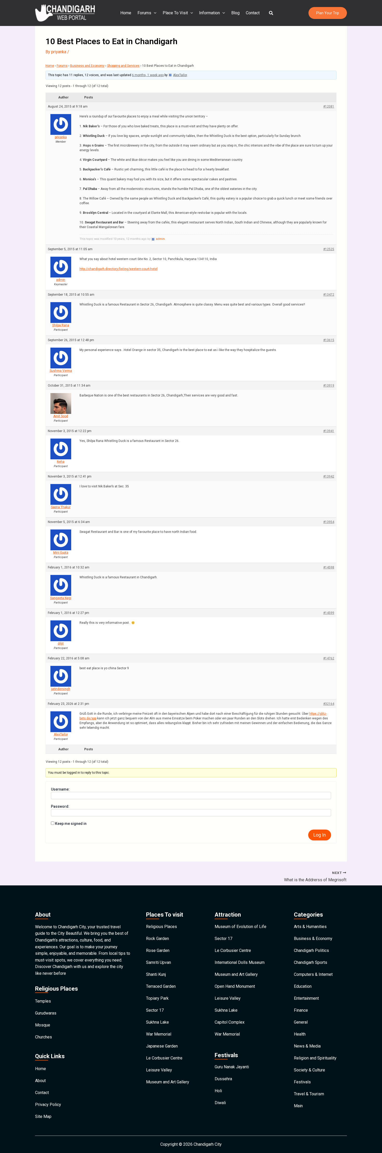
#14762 (328, 658)
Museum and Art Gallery (167, 1081)
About (40, 1080)
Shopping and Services (123, 66)
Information (209, 12)
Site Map (43, 1116)
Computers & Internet (313, 974)
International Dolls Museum (240, 962)
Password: (60, 806)
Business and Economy (87, 66)
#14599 (328, 613)
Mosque (42, 1025)
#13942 (328, 476)
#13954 (328, 522)
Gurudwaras (45, 1013)
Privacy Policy (48, 1104)
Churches (43, 1037)
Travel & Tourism (309, 1093)
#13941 (328, 431)
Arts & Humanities (310, 926)
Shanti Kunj (156, 974)
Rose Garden (157, 950)
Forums (144, 12)
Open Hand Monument (235, 986)
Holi (218, 1090)
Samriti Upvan (158, 962)
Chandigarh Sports (310, 962)
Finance (301, 1010)
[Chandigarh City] (65, 12)
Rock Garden (157, 938)
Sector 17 (155, 1010)
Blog (235, 12)
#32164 (328, 704)
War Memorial (158, 1034)
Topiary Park (157, 998)
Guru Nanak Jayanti (232, 1066)
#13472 (328, 294)
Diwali (220, 1102)
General (301, 1022)
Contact (253, 12)
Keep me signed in (71, 823)
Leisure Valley (159, 1070)
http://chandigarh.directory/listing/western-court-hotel (118, 269)
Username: (60, 789)
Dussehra (223, 1078)
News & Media (307, 1046)
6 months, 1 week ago (148, 75)
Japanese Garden (162, 1046)
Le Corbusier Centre (164, 1058)
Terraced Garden (161, 986)
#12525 (328, 249)
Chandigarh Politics (311, 950)
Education (303, 986)
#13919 (328, 385)
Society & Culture (309, 1070)
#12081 (328, 106)
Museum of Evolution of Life (240, 926)
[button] (271, 13)
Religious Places (161, 926)
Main (298, 1105)
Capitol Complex (230, 1022)
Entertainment (306, 998)
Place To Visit (175, 12)
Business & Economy (313, 938)
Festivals (302, 1081)
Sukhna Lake (157, 1022)
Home (125, 12)
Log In (319, 835)
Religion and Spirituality (315, 1058)
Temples (43, 1001)
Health (300, 1034)
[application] (153, 13)
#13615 (328, 340)
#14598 (328, 567)
